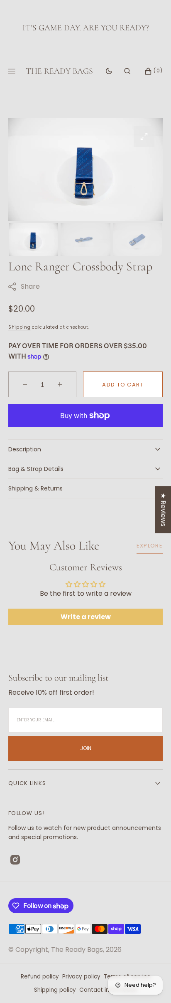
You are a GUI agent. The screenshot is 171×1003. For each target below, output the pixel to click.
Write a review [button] (86, 617)
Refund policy (40, 977)
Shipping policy (55, 990)
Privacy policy (81, 977)
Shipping (19, 327)
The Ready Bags (77, 949)
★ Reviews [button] (163, 509)
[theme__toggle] (109, 71)
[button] (127, 71)
